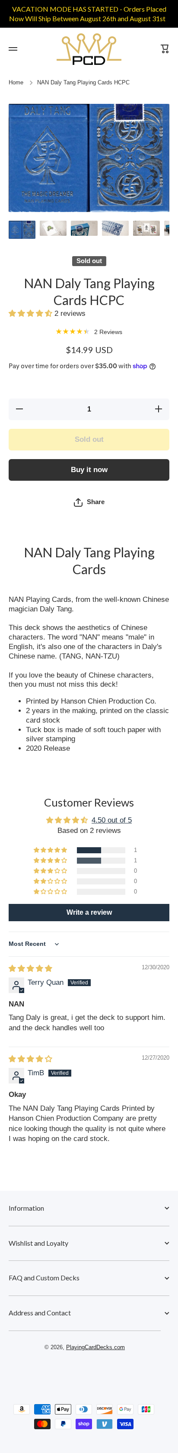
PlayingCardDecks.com (95, 1347)
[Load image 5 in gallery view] (146, 228)
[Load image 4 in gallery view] (115, 228)
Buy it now (89, 470)
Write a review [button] (89, 912)
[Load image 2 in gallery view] (53, 228)
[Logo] (89, 49)
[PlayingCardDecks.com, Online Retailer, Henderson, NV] (84, 1372)
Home (16, 83)
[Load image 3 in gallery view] (84, 228)
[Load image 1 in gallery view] (22, 230)
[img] (30, 968)
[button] (31, 313)
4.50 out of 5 (112, 820)
